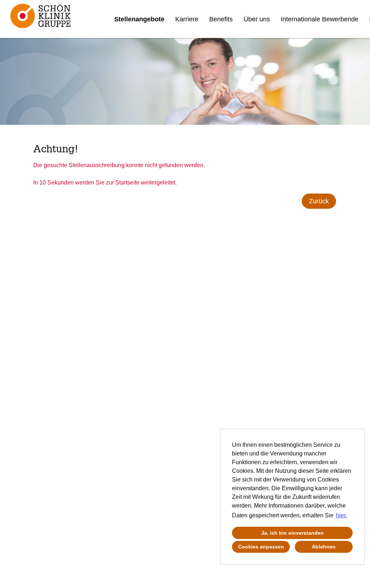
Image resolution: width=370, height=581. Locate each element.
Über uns (257, 19)
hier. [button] (341, 515)
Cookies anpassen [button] (261, 547)
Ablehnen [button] (324, 547)
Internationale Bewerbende (319, 19)
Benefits (221, 19)
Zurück (319, 201)
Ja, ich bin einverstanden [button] (292, 533)
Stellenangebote (139, 19)
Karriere (186, 19)
